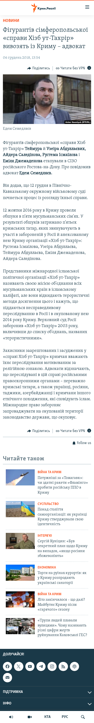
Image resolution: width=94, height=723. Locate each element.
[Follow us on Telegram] (41, 666)
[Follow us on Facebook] (7, 666)
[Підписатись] (7, 677)
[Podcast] (74, 666)
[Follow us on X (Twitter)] (18, 666)
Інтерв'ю (45, 536)
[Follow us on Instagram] (52, 666)
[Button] (38, 68)
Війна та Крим (49, 472)
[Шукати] (83, 717)
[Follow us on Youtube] (29, 666)
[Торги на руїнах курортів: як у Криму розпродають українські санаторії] (20, 573)
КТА (47, 717)
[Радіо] (11, 717)
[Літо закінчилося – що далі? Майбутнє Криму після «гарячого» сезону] (20, 599)
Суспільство (48, 504)
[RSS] (63, 666)
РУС (65, 717)
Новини (11, 21)
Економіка (47, 567)
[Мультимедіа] (29, 717)
